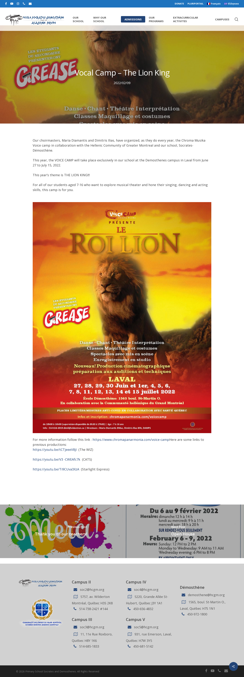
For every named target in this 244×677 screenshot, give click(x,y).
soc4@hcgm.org (145, 589)
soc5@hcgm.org (145, 627)
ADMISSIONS (133, 19)
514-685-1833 (88, 646)
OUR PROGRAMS (156, 19)
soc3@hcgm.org (91, 627)
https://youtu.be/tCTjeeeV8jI (55, 449)
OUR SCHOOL (78, 19)
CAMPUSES (222, 19)
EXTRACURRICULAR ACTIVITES (185, 19)
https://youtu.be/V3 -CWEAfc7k (56, 459)
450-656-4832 (142, 609)
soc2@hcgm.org (91, 589)
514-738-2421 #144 (93, 609)
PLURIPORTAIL (195, 3)
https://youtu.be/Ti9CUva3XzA (56, 469)
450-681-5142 (142, 646)
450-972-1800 (196, 614)
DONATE (179, 3)
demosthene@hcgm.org (206, 595)
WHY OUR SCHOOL (99, 19)
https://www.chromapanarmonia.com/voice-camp (131, 439)
